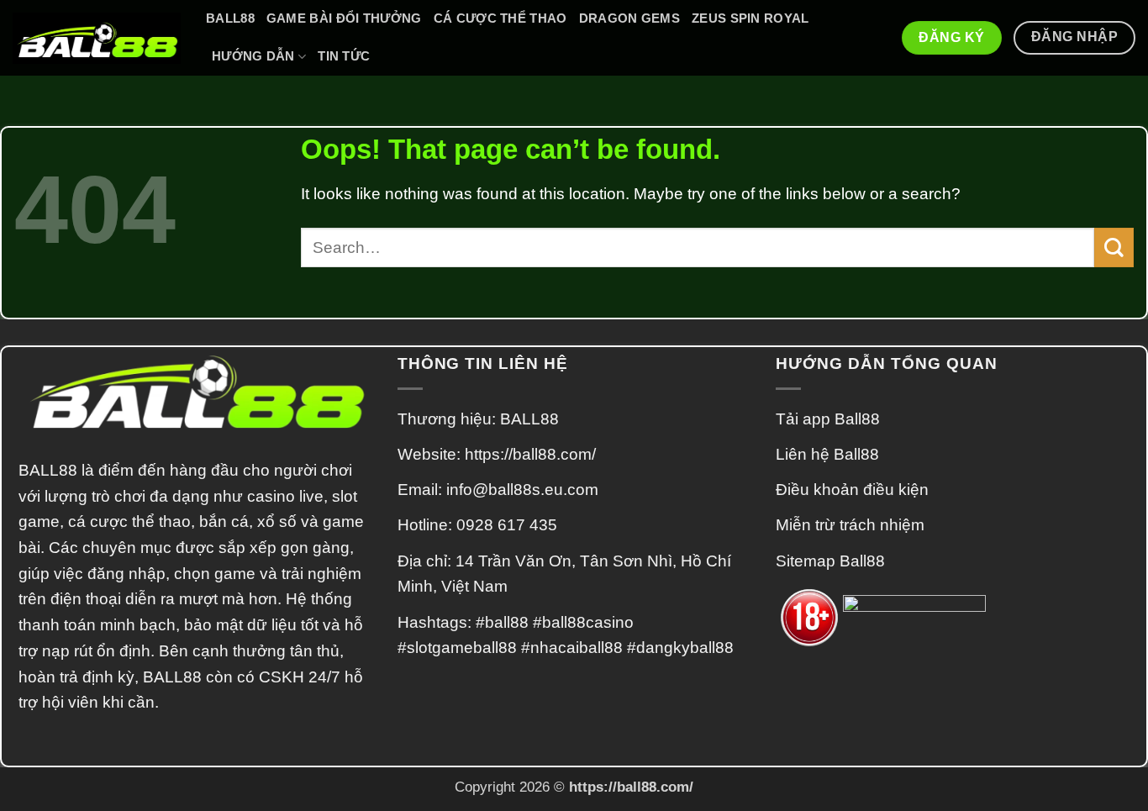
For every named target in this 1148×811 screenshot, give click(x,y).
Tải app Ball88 (828, 419)
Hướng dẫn (253, 56)
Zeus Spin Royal (750, 18)
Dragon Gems (629, 18)
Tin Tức (344, 56)
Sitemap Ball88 (830, 561)
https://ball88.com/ (530, 454)
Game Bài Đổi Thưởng (344, 18)
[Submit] (1114, 247)
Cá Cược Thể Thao (500, 18)
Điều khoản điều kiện (852, 489)
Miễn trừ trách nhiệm (850, 525)
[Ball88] (97, 38)
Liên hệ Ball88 (827, 454)
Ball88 (230, 18)
